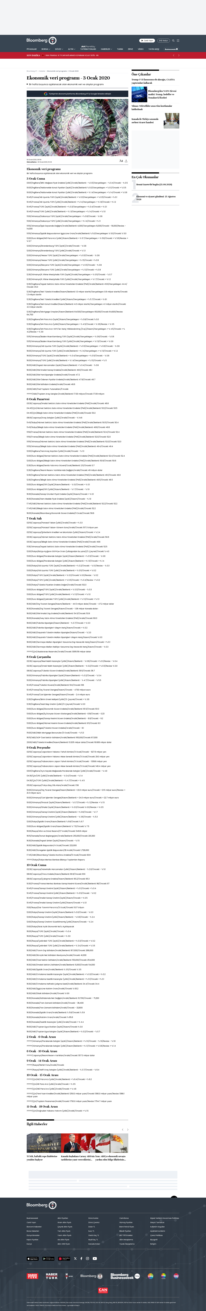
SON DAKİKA (33, 55)
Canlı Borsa (124, 1218)
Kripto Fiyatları (32, 1239)
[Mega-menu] (178, 40)
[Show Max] (176, 1276)
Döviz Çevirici (93, 1222)
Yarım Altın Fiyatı (64, 1235)
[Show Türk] (163, 1276)
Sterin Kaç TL (93, 1235)
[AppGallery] (64, 1258)
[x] (75, 1259)
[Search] (173, 40)
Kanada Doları (94, 1244)
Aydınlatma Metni (157, 1231)
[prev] (173, 55)
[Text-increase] (121, 161)
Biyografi (153, 1239)
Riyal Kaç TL (93, 1239)
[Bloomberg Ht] (92, 1276)
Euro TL (91, 1231)
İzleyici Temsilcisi (157, 1222)
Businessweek (32, 1218)
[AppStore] (33, 1258)
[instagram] (87, 1259)
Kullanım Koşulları (157, 1227)
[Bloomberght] (42, 40)
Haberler (42, 71)
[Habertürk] (32, 1276)
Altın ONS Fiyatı (64, 1244)
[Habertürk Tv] (51, 1276)
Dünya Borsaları (33, 1235)
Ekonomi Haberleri (34, 1227)
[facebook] (81, 1259)
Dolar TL (91, 1227)
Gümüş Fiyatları (125, 1222)
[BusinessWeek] (171, 49)
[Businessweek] (125, 1276)
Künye (29, 1244)
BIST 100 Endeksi (125, 1235)
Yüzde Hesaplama (126, 1244)
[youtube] (95, 1259)
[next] (179, 55)
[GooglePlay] (48, 1258)
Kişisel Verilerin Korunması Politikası (164, 1218)
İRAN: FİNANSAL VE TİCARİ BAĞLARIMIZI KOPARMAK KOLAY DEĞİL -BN (72, 55)
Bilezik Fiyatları (125, 1231)
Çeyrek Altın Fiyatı (65, 1227)
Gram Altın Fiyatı (64, 1222)
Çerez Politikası (156, 1235)
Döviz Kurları (93, 1218)
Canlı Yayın (31, 1222)
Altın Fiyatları (63, 1218)
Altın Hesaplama (126, 1239)
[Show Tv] (150, 1276)
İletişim (153, 1244)
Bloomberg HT (32, 71)
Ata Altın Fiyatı (63, 1239)
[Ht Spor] (69, 1276)
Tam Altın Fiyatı (64, 1231)
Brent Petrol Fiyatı (126, 1227)
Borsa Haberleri (33, 1231)
